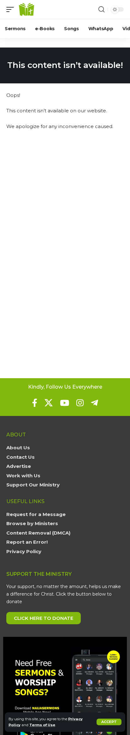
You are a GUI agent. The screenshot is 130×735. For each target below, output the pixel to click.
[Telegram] (94, 403)
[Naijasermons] (26, 9)
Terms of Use (42, 725)
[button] (109, 722)
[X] (48, 403)
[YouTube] (64, 403)
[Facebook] (35, 403)
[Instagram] (80, 403)
